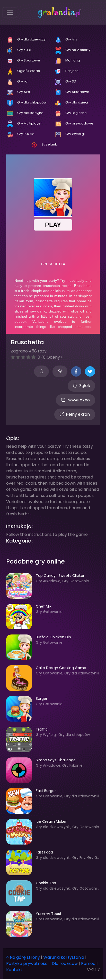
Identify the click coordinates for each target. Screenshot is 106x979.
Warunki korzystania (63, 957)
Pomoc (88, 963)
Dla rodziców (65, 963)
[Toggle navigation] (10, 12)
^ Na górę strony (23, 957)
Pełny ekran (78, 414)
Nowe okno (78, 400)
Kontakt (14, 970)
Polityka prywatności (27, 963)
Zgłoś (84, 386)
